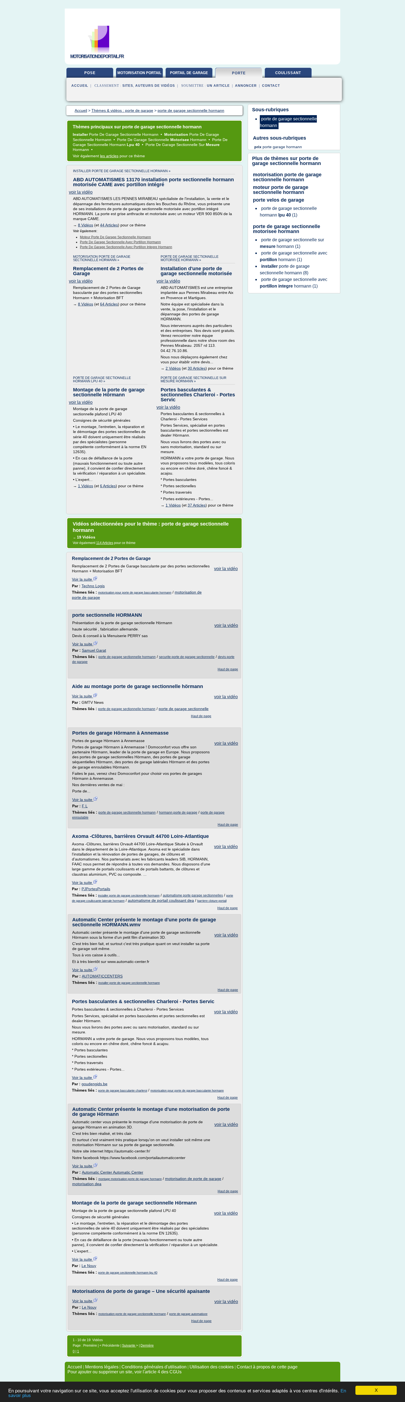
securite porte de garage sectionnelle (187, 657)
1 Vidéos (85, 486)
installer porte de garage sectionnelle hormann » (122, 171)
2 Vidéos (173, 368)
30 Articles (197, 368)
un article (218, 86)
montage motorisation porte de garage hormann (130, 1179)
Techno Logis (93, 586)
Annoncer (246, 86)
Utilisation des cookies (212, 1367)
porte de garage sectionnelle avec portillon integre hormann (126, 247)
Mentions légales (101, 1367)
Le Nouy (89, 1265)
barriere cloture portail (211, 900)
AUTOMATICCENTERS (102, 976)
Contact (271, 86)
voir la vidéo (81, 192)
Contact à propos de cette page (267, 1367)
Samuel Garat (94, 650)
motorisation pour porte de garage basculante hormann (134, 592)
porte (239, 73)
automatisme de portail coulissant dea (161, 900)
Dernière (147, 1345)
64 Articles (109, 304)
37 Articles (197, 505)
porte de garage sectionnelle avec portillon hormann (120, 242)
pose (90, 73)
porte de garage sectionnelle (184, 709)
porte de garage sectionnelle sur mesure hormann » (193, 379)
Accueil (79, 86)
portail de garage (189, 73)
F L (85, 806)
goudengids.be (94, 1084)
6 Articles (108, 486)
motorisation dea (86, 1184)
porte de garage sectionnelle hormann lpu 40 (127, 1272)
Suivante (129, 1345)
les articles (109, 156)
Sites (127, 86)
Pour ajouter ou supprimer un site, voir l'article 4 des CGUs (125, 1371)
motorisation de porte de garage (193, 1178)
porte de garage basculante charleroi (122, 1090)
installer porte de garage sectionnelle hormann (129, 895)
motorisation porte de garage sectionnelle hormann (132, 1314)
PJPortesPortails (96, 889)
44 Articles (109, 225)
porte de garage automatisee (188, 1314)
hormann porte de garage (178, 812)
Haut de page (228, 669)
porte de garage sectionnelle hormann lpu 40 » (102, 379)
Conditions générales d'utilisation (154, 1367)
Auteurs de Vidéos (155, 86)
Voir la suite (82, 579)
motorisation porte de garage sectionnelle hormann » (101, 258)
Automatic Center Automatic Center (112, 1172)
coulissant (288, 73)
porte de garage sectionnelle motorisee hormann (286, 229)
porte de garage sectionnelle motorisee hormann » (189, 258)
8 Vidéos (85, 225)
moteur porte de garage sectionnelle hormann (115, 237)
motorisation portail (139, 73)
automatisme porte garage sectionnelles (193, 895)
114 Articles (104, 543)
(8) (285, 269)
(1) (288, 211)
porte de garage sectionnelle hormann (127, 657)
